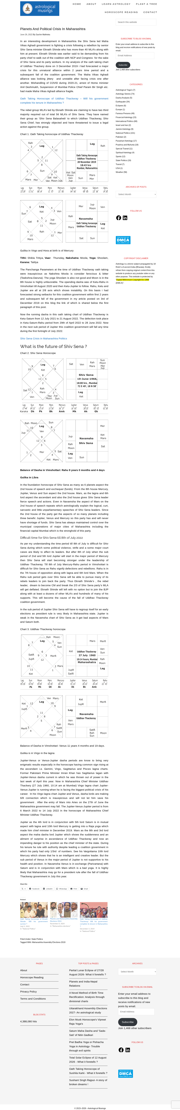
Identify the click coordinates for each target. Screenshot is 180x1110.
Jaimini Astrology (123, 129)
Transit (119, 164)
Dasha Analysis (122, 98)
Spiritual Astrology (124, 153)
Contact (24, 984)
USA (118, 168)
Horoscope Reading (31, 977)
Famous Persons (123, 113)
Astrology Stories (123, 94)
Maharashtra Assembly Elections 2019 (48, 942)
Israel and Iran (122, 125)
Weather (119, 172)
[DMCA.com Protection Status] (123, 244)
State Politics (37, 939)
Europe (119, 109)
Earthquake (121, 102)
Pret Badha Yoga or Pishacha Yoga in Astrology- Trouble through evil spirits (86, 1046)
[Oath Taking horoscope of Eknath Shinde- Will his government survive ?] (34, 910)
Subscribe (123, 65)
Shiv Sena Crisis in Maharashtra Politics (44, 338)
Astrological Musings (39, 8)
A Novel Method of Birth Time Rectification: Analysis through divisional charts (87, 996)
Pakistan (119, 137)
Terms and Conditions (33, 998)
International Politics (124, 121)
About (23, 970)
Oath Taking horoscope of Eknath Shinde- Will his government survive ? (34, 921)
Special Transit (122, 149)
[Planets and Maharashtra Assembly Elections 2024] (64, 909)
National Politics (123, 133)
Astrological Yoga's (124, 90)
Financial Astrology (124, 117)
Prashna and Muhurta (125, 145)
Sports (118, 156)
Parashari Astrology (124, 141)
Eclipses (119, 106)
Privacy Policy (28, 991)
